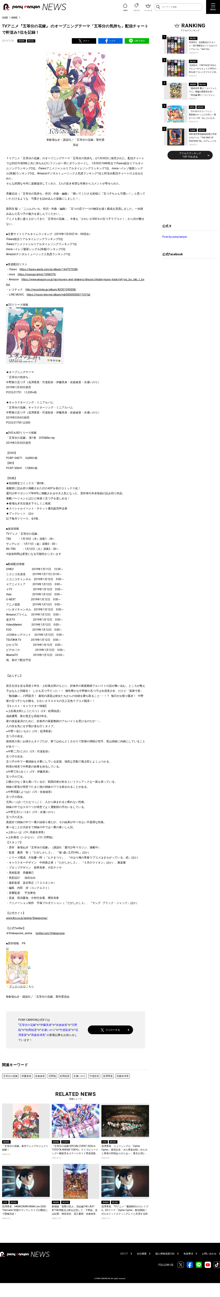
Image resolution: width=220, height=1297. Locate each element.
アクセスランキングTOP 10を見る (190, 155)
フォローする (112, 1029)
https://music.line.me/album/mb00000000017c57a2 (58, 294)
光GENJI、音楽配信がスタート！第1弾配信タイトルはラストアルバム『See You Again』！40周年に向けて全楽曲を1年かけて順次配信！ (203, 46)
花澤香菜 (108, 1076)
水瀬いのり (48, 1030)
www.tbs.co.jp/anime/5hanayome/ (27, 918)
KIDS (192, 107)
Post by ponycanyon (174, 236)
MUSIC (31, 41)
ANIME (14, 17)
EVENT (65, 1142)
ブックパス (16, 986)
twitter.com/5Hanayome (50, 933)
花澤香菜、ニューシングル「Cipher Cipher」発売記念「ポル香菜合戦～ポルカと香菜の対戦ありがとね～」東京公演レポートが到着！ (124, 1150)
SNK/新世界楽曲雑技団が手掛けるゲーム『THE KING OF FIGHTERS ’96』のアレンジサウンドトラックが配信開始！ (203, 138)
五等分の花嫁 (27, 1025)
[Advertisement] (188, 191)
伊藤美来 (45, 1025)
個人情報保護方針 (165, 1253)
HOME (5, 17)
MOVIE (65, 1202)
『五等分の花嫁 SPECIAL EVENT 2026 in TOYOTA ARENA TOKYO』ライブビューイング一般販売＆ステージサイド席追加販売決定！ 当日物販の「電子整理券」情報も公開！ (75, 1150)
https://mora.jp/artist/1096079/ (37, 274)
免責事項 (188, 1253)
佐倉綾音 (61, 1025)
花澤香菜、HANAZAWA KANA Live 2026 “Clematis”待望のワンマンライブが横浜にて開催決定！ (25, 1210)
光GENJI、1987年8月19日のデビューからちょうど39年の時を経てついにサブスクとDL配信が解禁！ (202, 69)
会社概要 (142, 1253)
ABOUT (124, 1253)
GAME (193, 130)
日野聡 (52, 1076)
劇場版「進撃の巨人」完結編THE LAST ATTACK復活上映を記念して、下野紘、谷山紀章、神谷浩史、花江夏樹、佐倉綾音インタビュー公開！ (75, 1210)
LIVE (105, 1142)
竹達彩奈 (65, 1030)
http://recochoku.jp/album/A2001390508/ (51, 289)
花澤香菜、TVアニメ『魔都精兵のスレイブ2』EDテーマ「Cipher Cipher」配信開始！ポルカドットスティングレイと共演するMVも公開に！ (125, 1210)
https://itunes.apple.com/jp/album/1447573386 (49, 269)
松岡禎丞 (31, 1030)
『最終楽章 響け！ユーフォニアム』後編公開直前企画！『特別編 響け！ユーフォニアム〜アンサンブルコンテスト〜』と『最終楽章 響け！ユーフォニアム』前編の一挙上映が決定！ (203, 92)
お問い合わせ (209, 1253)
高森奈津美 (38, 1035)
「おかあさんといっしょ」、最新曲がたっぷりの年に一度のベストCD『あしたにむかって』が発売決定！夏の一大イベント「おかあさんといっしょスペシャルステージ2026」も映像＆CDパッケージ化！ (203, 115)
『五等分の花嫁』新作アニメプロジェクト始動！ (25, 1148)
